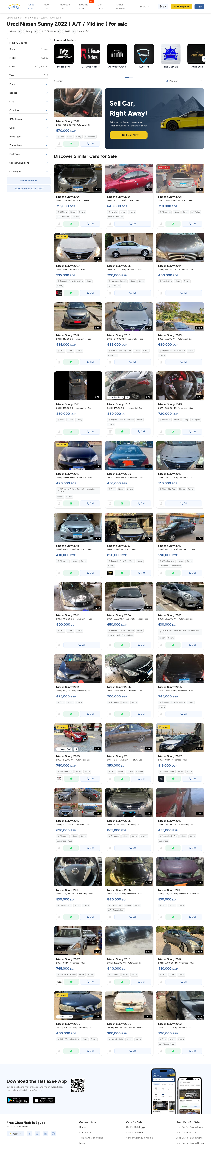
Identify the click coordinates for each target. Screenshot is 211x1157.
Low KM (75, 217)
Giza (62, 137)
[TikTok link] (37, 1133)
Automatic (112, 355)
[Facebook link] (29, 1133)
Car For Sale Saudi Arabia (139, 1137)
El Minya (63, 212)
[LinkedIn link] (45, 1133)
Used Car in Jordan (186, 1132)
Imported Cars (64, 6)
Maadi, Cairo (167, 281)
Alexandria (166, 212)
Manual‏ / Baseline (115, 217)
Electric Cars (86, 6)
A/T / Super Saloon (125, 635)
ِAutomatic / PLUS (64, 841)
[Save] (98, 92)
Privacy (83, 1143)
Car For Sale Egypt (136, 1127)
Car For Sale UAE (135, 1132)
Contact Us (85, 1132)
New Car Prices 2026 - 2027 (29, 188)
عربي (164, 6)
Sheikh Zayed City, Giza (121, 350)
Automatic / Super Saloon (170, 566)
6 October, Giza (168, 561)
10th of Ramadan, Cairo (69, 1039)
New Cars (46, 6)
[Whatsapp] (71, 144)
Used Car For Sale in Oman (190, 1143)
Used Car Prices (28, 180)
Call (92, 143)
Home (82, 1127)
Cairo (62, 350)
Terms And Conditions (91, 1137)
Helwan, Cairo (65, 905)
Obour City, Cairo (169, 489)
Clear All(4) (83, 31)
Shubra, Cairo (116, 905)
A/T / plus (196, 212)
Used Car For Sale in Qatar (189, 1137)
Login (199, 6)
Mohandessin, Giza (169, 836)
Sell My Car (183, 6)
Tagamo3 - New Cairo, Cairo (173, 350)
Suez (62, 420)
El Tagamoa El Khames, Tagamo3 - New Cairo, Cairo (181, 631)
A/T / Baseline (63, 217)
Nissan (70, 137)
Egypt (15, 1133)
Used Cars (31, 6)
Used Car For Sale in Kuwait (190, 1127)
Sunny (78, 137)
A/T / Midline (90, 137)
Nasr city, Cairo (117, 1039)
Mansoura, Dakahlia (118, 281)
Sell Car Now (130, 135)
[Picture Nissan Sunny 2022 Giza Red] (78, 102)
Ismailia (114, 212)
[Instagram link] (53, 1133)
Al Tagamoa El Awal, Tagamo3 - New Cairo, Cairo (77, 490)
